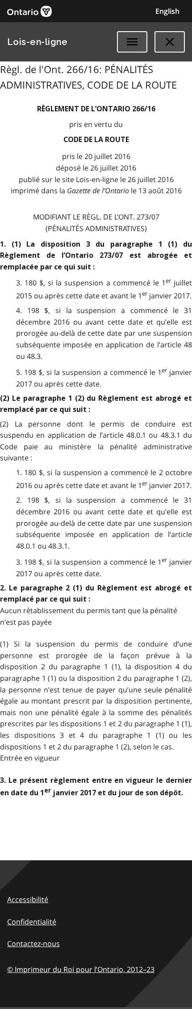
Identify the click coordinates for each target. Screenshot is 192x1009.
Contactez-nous (33, 943)
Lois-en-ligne (37, 42)
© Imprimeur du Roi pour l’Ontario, (80, 969)
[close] (169, 42)
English (167, 11)
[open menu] (132, 42)
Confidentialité (31, 922)
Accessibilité (27, 899)
